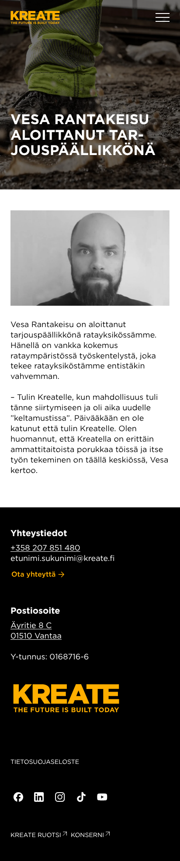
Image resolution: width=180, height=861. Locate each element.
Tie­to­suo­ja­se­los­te (44, 762)
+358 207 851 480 (45, 548)
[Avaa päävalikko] (163, 17)
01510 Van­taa (36, 636)
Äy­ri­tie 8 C (31, 625)
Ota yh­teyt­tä (33, 574)
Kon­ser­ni (87, 835)
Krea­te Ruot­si (35, 835)
